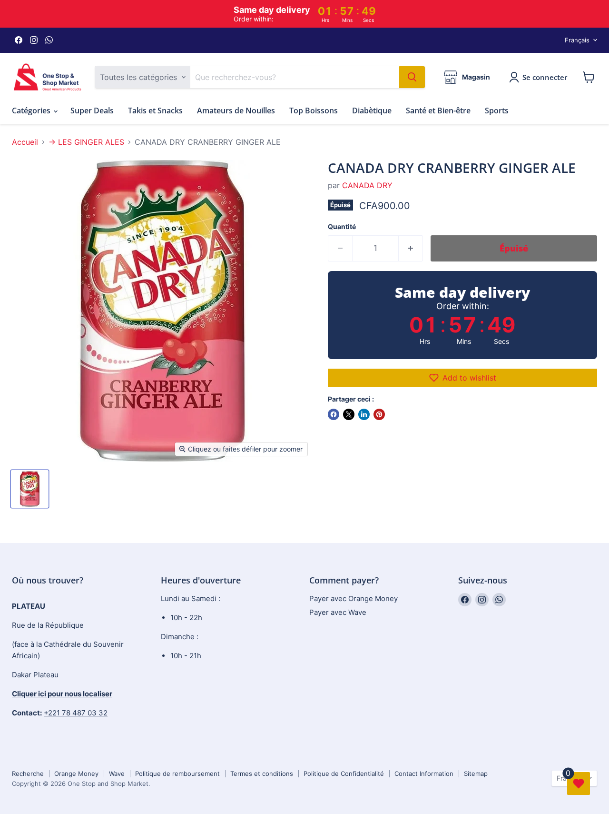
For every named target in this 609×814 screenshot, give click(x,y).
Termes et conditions (261, 773)
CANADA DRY (367, 185)
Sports (497, 110)
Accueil (25, 142)
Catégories (32, 110)
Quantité (342, 227)
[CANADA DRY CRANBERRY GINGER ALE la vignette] (30, 489)
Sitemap (476, 773)
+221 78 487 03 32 (76, 712)
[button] (462, 378)
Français (577, 40)
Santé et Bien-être (438, 110)
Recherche (28, 773)
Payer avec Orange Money (353, 598)
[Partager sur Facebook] (333, 414)
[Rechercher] (412, 77)
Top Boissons (313, 110)
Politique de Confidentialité (344, 773)
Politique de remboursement (177, 773)
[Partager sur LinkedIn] (364, 414)
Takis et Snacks (155, 110)
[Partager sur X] (348, 414)
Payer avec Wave (337, 612)
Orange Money (76, 773)
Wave (117, 773)
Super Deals (92, 110)
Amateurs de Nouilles (236, 110)
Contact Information (423, 773)
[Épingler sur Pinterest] (379, 414)
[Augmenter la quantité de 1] (411, 248)
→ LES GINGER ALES (86, 142)
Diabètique (372, 110)
